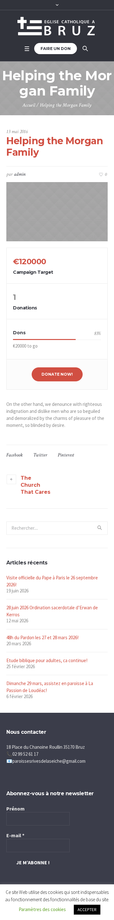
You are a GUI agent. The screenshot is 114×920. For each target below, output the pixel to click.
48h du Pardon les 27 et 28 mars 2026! (42, 637)
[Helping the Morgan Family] (57, 211)
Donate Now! (57, 374)
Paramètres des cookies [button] (42, 909)
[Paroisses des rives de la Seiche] (57, 26)
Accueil (28, 105)
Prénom (15, 808)
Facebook (14, 455)
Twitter (40, 455)
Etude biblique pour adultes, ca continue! (46, 660)
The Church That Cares (35, 485)
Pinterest (66, 455)
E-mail (15, 835)
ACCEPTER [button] (87, 909)
